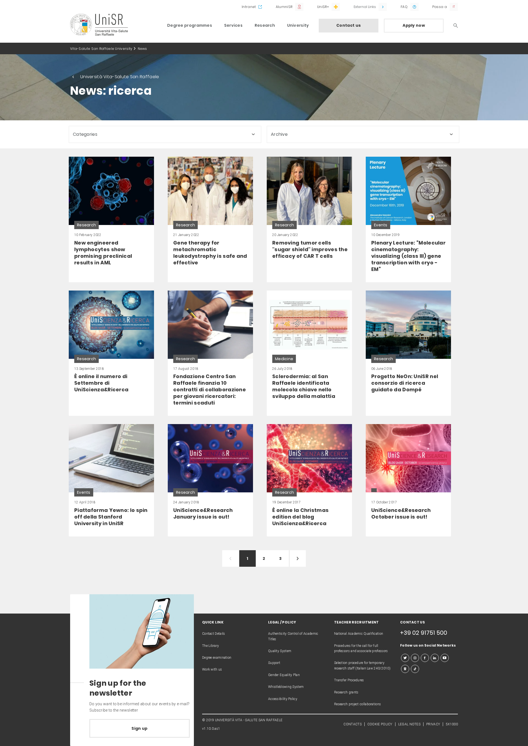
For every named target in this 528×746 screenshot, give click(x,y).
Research (265, 25)
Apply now (414, 25)
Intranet (249, 6)
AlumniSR (284, 6)
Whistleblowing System (286, 687)
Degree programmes (189, 25)
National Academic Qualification (358, 634)
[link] (111, 219)
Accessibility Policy (282, 699)
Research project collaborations (357, 704)
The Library (210, 646)
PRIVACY (433, 724)
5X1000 (452, 724)
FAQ (404, 6)
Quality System (279, 651)
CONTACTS (352, 724)
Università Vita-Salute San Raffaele (119, 77)
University (298, 25)
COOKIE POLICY (379, 724)
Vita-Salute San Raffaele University (101, 48)
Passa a (439, 6)
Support (274, 663)
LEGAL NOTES (409, 724)
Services (233, 25)
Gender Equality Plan (284, 675)
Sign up (139, 728)
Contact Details (213, 634)
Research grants (346, 692)
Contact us (348, 25)
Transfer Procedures (349, 680)
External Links (365, 6)
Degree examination (216, 658)
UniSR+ (323, 6)
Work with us (212, 669)
